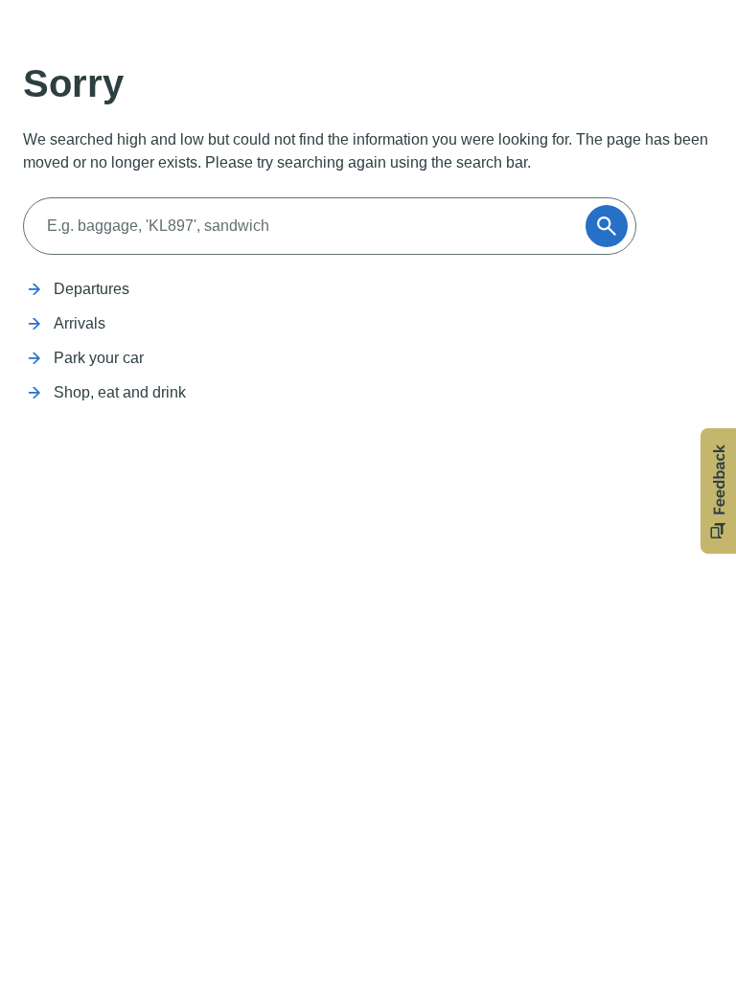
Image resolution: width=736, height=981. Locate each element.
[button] (718, 491)
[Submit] (607, 226)
